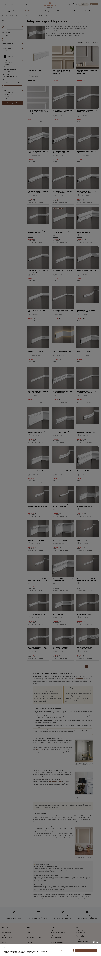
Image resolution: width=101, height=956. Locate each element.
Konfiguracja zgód (63, 950)
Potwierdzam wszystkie (86, 950)
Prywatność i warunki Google (27, 952)
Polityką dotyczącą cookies (35, 949)
